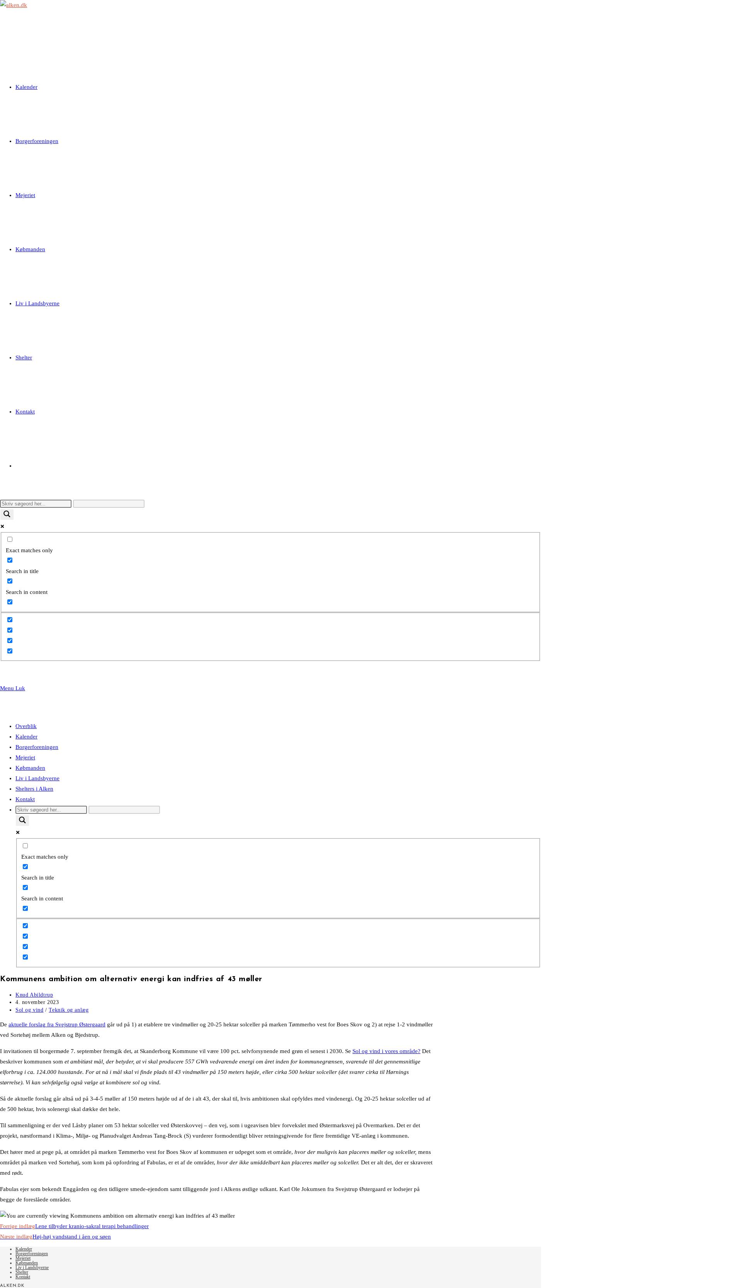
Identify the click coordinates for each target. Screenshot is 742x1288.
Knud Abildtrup (34, 995)
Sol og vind (29, 1010)
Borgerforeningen (36, 747)
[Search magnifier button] (7, 514)
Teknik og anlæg (68, 1010)
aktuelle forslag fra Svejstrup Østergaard (57, 1024)
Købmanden (30, 768)
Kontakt (25, 799)
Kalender (26, 736)
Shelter (21, 1272)
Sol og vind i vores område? (386, 1051)
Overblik (26, 726)
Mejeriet (25, 757)
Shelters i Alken (34, 789)
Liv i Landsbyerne (37, 778)
